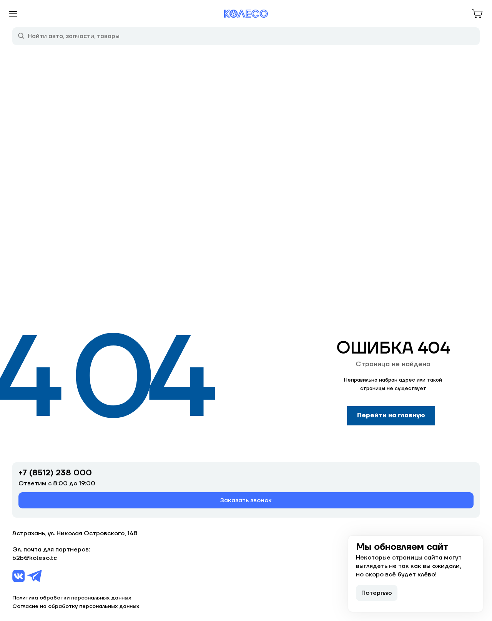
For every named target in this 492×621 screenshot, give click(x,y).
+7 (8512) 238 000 (55, 473)
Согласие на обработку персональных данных (75, 606)
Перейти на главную (391, 415)
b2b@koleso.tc (34, 558)
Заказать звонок (246, 500)
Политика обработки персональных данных (71, 597)
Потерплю (376, 593)
